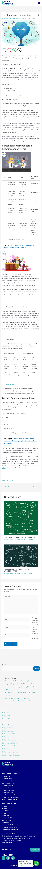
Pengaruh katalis (11, 384)
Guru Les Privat (6, 719)
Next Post (37, 487)
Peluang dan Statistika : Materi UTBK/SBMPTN (16, 570)
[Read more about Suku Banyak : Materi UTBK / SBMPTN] (21, 518)
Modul (19, 18)
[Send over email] (14, 50)
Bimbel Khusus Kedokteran (10, 752)
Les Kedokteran (6, 722)
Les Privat (5, 710)
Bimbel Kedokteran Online (10, 746)
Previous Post (6, 487)
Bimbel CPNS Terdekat (9, 740)
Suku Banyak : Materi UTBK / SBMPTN (19, 537)
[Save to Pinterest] (9, 50)
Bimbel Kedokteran (8, 731)
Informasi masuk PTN (10, 540)
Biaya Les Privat (7, 725)
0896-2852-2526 (7, 842)
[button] (38, 3)
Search (4, 665)
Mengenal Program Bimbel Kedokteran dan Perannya (21, 684)
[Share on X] (19, 50)
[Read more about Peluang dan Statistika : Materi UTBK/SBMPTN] (21, 556)
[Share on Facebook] (4, 50)
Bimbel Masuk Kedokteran (10, 749)
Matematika (20, 540)
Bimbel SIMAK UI (7, 728)
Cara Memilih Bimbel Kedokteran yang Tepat (18, 681)
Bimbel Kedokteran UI (8, 737)
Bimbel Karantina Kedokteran (11, 755)
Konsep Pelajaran (11, 18)
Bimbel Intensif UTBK (8, 734)
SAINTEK (24, 18)
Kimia (3, 18)
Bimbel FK (5, 713)
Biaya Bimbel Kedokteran (9, 743)
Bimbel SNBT (6, 716)
